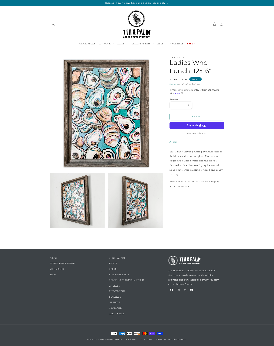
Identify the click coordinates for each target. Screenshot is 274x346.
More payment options (197, 133)
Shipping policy (180, 339)
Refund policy (131, 339)
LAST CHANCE (117, 313)
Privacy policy (146, 339)
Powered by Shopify (113, 339)
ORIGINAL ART (117, 258)
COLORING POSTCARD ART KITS (126, 280)
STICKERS (114, 285)
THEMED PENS (117, 291)
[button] (53, 24)
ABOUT (54, 258)
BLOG (53, 274)
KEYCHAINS (115, 308)
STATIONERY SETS (119, 274)
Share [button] (176, 142)
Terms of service (162, 339)
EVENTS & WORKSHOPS (62, 263)
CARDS (112, 269)
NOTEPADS (115, 297)
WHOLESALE (57, 269)
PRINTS (113, 263)
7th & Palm (99, 339)
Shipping (174, 84)
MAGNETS (114, 302)
